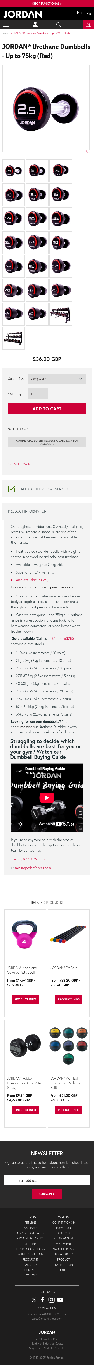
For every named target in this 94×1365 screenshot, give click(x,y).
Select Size (16, 378)
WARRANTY (30, 1228)
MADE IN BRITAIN (63, 1249)
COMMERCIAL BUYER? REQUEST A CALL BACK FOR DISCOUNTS (47, 442)
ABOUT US (30, 1265)
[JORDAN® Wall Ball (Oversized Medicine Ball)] (68, 1047)
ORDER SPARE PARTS (30, 1233)
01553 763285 (63, 638)
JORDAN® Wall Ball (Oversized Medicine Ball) (65, 1083)
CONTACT (30, 1270)
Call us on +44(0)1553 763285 (47, 1314)
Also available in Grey (32, 579)
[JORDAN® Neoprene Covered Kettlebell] (25, 937)
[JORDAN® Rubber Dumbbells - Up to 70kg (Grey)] (25, 1047)
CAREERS (63, 1217)
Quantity (14, 393)
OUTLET (64, 1270)
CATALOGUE (63, 1233)
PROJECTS (30, 1275)
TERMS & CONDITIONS (30, 1249)
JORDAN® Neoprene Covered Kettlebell (22, 970)
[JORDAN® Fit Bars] (68, 937)
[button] (20, 463)
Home (6, 33)
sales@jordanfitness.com (33, 867)
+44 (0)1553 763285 (29, 859)
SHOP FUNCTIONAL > (47, 3)
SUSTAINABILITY (63, 1254)
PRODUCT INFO (25, 999)
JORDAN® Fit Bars (63, 967)
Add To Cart (47, 409)
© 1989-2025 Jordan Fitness (47, 1358)
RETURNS (30, 1223)
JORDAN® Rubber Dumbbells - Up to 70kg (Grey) (24, 1083)
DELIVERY (30, 1217)
